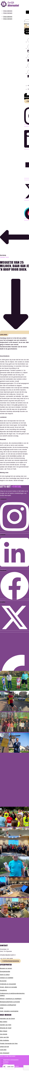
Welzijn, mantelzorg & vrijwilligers (10, 998)
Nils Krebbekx (4, 1040)
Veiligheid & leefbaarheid (8, 1005)
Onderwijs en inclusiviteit (8, 984)
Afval (1, 1008)
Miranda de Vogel (5, 1028)
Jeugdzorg (3, 990)
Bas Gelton (3, 1021)
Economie (3, 981)
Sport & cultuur (5, 974)
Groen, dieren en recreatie (8, 987)
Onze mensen (7, 13)
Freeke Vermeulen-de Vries (9, 1043)
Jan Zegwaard (4, 1053)
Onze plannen (7, 11)
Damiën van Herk (5, 1025)
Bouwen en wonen (6, 968)
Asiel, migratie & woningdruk (9, 1011)
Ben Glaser (3, 1031)
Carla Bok (3, 1050)
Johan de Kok (4, 1046)
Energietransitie (5, 971)
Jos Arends (3, 1034)
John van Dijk (4, 1037)
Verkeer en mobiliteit (6, 978)
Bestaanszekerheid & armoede (10, 1002)
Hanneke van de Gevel (7, 1018)
